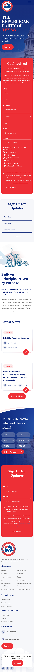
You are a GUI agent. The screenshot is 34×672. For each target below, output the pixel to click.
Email (5, 129)
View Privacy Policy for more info (20, 183)
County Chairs (6, 577)
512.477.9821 (11, 632)
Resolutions (8, 332)
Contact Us (5, 615)
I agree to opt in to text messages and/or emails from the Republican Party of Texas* (17, 509)
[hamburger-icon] (29, 2)
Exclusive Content (7, 622)
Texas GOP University (24, 589)
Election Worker (10, 152)
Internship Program (7, 589)
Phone (5, 138)
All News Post (5, 600)
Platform (20, 574)
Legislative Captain (11, 163)
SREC (3, 580)
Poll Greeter (9, 160)
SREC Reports (21, 580)
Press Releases (6, 603)
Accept (17, 663)
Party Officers (22, 570)
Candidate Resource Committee (24, 585)
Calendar (4, 574)
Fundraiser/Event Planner (14, 166)
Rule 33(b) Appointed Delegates (16, 338)
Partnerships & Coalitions (6, 585)
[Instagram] (3, 668)
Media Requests (6, 606)
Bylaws (3, 570)
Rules (19, 577)
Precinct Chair (10, 155)
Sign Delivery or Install (12, 158)
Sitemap (4, 618)
